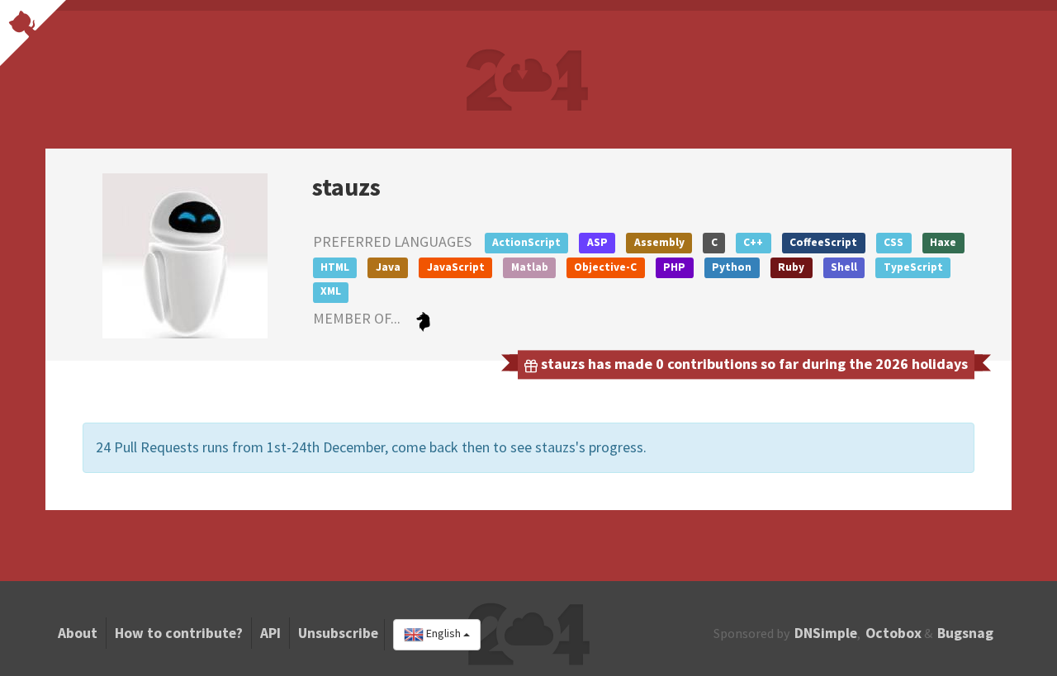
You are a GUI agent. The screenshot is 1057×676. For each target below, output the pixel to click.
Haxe (943, 242)
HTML (334, 267)
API (270, 633)
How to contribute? (179, 633)
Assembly (659, 242)
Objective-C (605, 267)
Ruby (791, 267)
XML (330, 291)
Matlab (529, 267)
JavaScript (456, 267)
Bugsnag (965, 633)
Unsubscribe (338, 633)
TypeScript (913, 267)
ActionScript (526, 242)
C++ (753, 242)
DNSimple (825, 633)
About (77, 633)
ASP (597, 242)
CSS (893, 242)
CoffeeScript (823, 242)
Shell (844, 267)
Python (731, 267)
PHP (674, 267)
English (443, 633)
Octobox (893, 633)
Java (388, 267)
